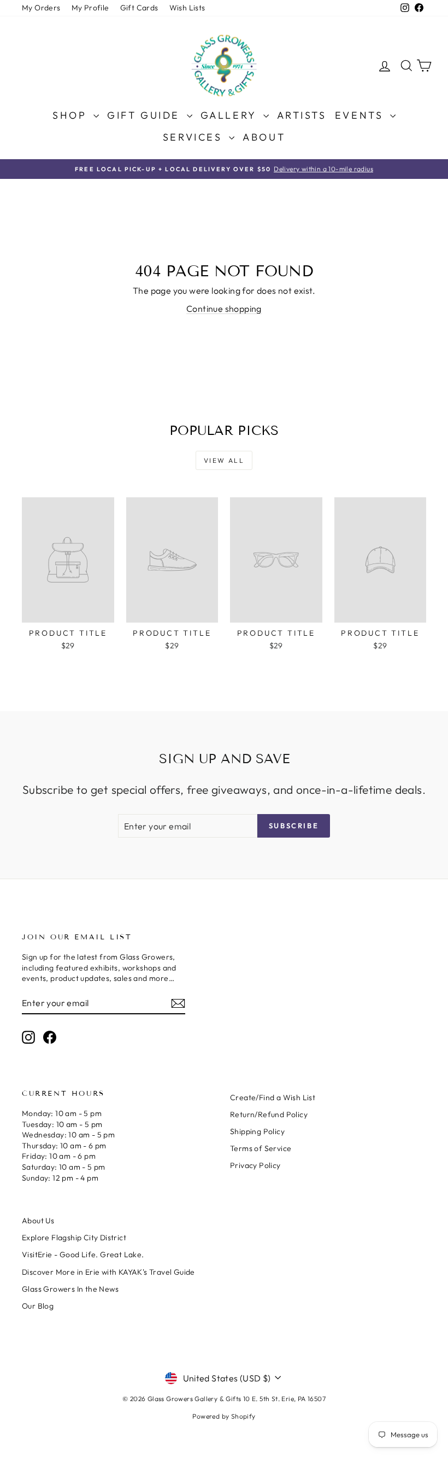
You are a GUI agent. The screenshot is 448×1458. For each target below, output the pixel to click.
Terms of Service (260, 1148)
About (264, 137)
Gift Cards (139, 8)
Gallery (231, 115)
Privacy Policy (255, 1165)
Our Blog (38, 1306)
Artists (302, 115)
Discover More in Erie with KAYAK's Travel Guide (108, 1272)
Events (361, 115)
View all (224, 460)
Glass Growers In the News (70, 1289)
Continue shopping (224, 308)
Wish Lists (187, 8)
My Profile (90, 8)
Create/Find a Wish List (272, 1097)
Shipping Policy (257, 1131)
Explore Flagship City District (74, 1237)
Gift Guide (145, 115)
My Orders (41, 8)
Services (194, 137)
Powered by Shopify (223, 1416)
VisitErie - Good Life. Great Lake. (83, 1254)
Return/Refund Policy (269, 1114)
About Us (38, 1220)
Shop (71, 115)
